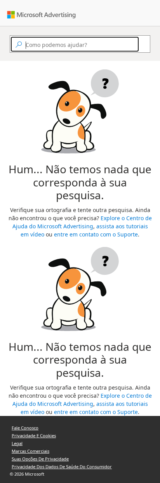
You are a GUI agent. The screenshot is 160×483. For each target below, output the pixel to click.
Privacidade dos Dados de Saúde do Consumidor (62, 466)
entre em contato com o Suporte (96, 234)
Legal (17, 443)
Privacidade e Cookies (34, 435)
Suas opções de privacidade (40, 459)
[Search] (142, 44)
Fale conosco (25, 428)
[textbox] (74, 44)
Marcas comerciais (30, 451)
